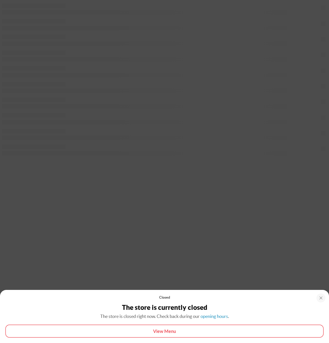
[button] (320, 297)
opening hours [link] (214, 316)
